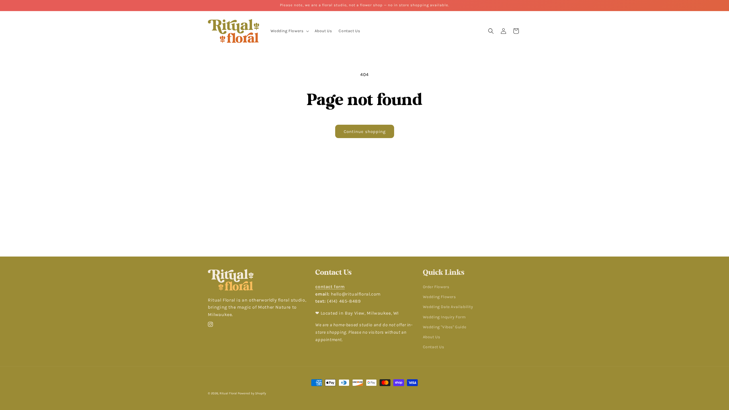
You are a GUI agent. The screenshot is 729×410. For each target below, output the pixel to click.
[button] (289, 31)
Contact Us (433, 347)
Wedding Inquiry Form (444, 317)
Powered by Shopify (252, 393)
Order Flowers (436, 286)
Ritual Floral (228, 393)
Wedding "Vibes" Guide (444, 327)
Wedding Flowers (439, 296)
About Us (431, 337)
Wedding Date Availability (448, 306)
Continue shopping (365, 131)
